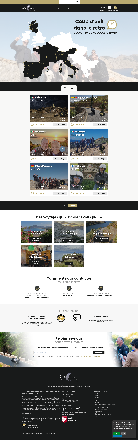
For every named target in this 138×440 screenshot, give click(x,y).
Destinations (47, 8)
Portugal (97, 402)
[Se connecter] (115, 8)
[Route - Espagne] (34, 75)
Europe (97, 393)
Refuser (123, 433)
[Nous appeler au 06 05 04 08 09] (103, 7)
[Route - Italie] (65, 61)
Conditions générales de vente (40, 432)
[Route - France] (46, 57)
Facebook (69, 409)
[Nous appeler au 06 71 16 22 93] (109, 7)
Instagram (84, 409)
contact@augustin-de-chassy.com (101, 295)
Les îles (97, 406)
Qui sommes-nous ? (73, 8)
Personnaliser (118, 436)
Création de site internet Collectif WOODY (104, 432)
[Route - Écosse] (32, 25)
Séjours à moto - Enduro (101, 409)
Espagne (97, 397)
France (97, 399)
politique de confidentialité (88, 356)
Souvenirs (83, 8)
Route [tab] (71, 88)
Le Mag (89, 8)
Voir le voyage (60, 124)
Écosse (97, 395)
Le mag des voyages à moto (103, 414)
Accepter (116, 433)
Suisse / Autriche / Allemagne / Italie (105, 404)
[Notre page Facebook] (100, 7)
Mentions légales (27, 432)
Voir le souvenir (39, 124)
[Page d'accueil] (28, 8)
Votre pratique (58, 8)
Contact (95, 8)
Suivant (72, 206)
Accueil (40, 8)
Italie (96, 400)
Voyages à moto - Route (102, 407)
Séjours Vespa (98, 411)
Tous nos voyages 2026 (69, 2)
